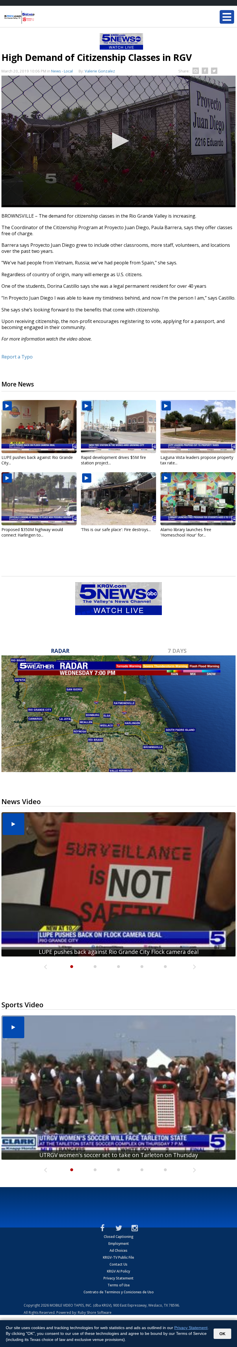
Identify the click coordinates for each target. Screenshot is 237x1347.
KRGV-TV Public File (118, 1257)
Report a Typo (17, 357)
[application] (118, 141)
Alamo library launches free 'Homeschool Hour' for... (185, 532)
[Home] (39, 17)
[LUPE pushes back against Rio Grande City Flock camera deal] (39, 426)
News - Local (62, 71)
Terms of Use (119, 1285)
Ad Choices (118, 1250)
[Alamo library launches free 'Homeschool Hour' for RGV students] (198, 498)
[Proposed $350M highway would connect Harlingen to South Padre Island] (39, 498)
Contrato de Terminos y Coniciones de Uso (119, 1292)
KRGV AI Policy (118, 1271)
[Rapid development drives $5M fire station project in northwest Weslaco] (118, 426)
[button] (118, 141)
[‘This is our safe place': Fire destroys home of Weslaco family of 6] (118, 498)
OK (222, 1333)
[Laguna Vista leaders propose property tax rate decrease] (198, 426)
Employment (118, 1243)
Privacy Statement (118, 1278)
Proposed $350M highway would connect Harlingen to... (32, 532)
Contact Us (118, 1264)
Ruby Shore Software (95, 1312)
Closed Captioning (119, 1236)
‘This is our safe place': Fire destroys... (116, 529)
